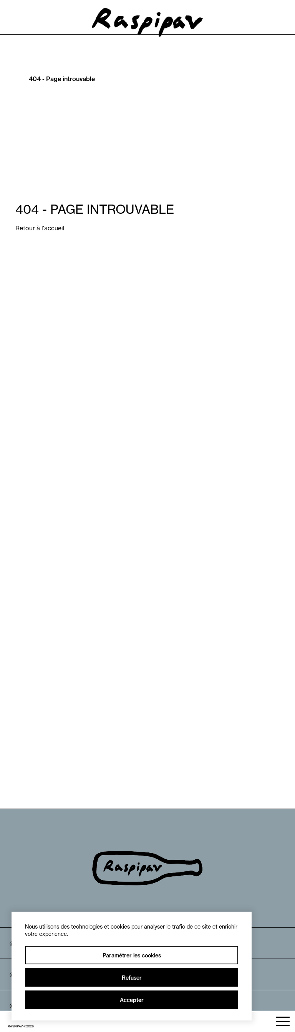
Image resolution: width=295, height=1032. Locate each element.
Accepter (132, 1000)
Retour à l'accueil (40, 228)
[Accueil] (147, 29)
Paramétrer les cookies (132, 955)
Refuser (132, 977)
